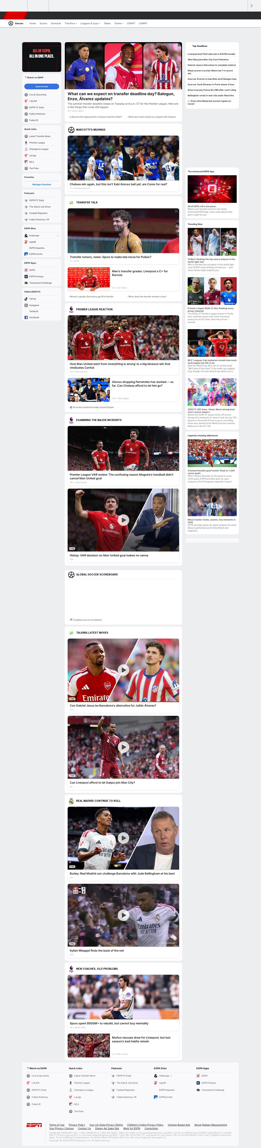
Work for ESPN (131, 1128)
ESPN (16, 15)
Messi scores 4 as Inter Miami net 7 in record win (210, 72)
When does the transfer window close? (147, 296)
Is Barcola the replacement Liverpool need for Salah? (96, 116)
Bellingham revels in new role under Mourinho (211, 95)
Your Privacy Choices (61, 1128)
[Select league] (17, 6)
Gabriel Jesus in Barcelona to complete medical (212, 65)
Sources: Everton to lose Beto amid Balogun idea (212, 79)
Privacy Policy (77, 1124)
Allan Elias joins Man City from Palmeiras (208, 59)
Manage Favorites (41, 184)
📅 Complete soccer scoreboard (86, 619)
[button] (243, 15)
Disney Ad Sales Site (107, 1128)
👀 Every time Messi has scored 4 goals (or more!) (209, 102)
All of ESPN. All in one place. (202, 206)
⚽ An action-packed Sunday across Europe (92, 407)
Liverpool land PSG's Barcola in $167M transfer (211, 54)
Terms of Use (56, 1124)
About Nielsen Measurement (210, 1124)
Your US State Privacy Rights (106, 1124)
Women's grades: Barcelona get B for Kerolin (91, 296)
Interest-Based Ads (179, 1124)
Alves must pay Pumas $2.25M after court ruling (212, 90)
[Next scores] (251, 6)
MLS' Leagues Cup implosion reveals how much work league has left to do (212, 361)
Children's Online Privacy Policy (145, 1124)
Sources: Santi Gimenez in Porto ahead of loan (211, 84)
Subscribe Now (42, 86)
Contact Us (84, 1128)
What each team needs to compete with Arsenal (152, 116)
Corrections (151, 1128)
